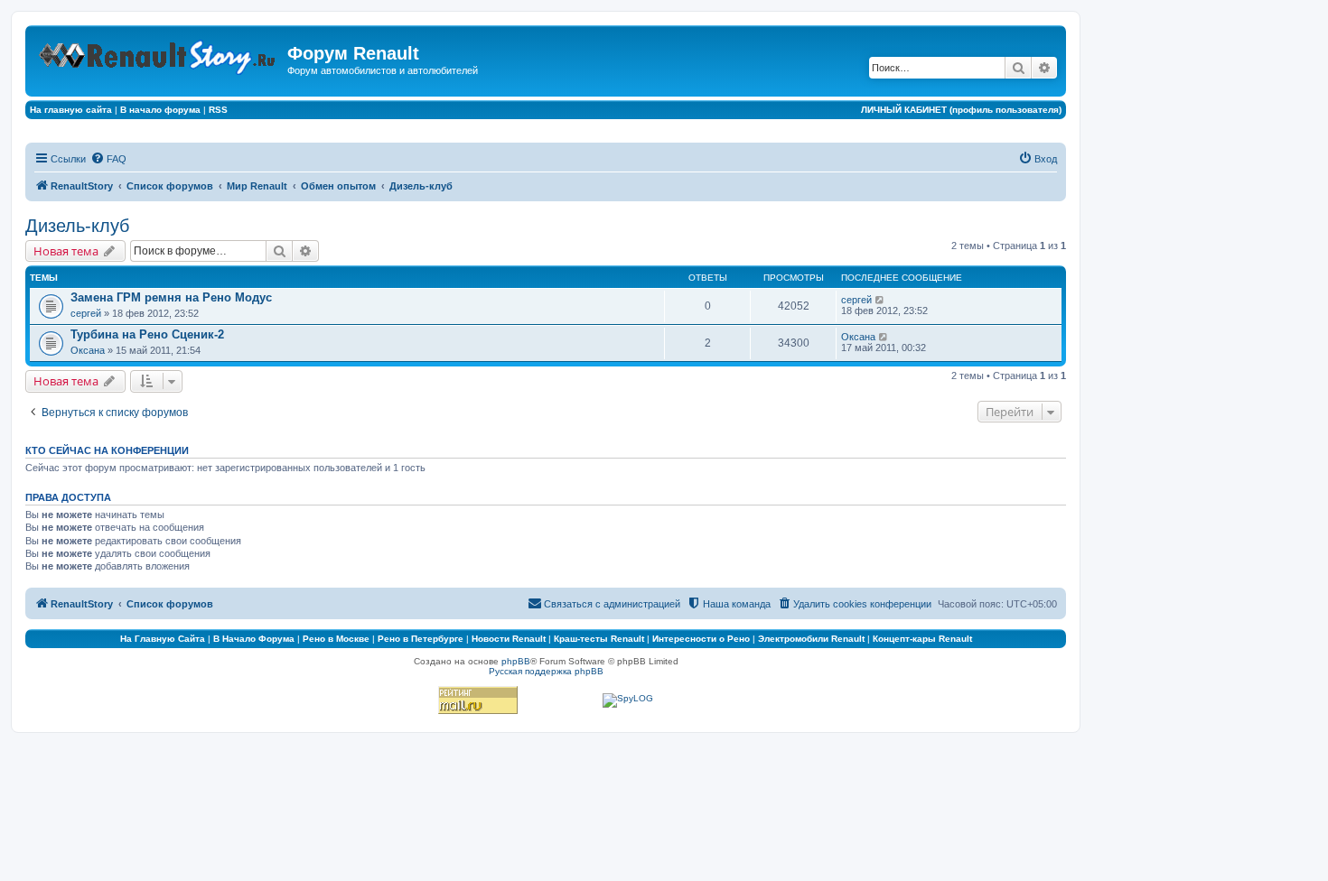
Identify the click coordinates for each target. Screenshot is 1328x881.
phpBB (515, 661)
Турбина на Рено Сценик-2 (147, 334)
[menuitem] (108, 159)
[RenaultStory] (158, 54)
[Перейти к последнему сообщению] (880, 299)
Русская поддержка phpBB (546, 671)
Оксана (87, 350)
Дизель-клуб (77, 226)
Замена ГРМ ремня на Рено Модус (171, 297)
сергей (85, 313)
